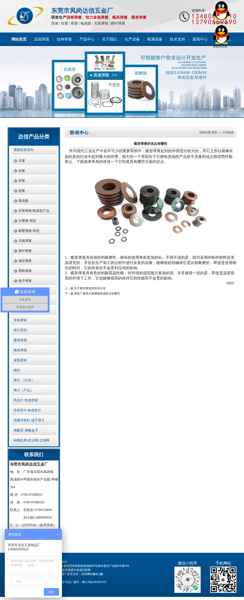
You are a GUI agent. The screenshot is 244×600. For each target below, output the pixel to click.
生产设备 (132, 39)
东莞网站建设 (89, 574)
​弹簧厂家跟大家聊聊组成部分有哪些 (97, 293)
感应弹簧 (25, 261)
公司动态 (228, 132)
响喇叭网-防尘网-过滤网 (31, 440)
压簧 (54, 23)
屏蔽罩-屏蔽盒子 (26, 430)
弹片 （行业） (24, 380)
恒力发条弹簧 (97, 17)
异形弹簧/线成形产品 (33, 210)
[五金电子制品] (122, 82)
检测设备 (155, 39)
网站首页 (19, 39)
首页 (214, 132)
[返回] (230, 283)
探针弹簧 (118, 23)
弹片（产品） (24, 390)
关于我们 (109, 39)
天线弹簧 (101, 23)
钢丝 (17, 370)
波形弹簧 (20, 360)
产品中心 (87, 39)
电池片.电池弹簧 (26, 400)
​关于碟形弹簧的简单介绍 (90, 288)
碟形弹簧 (139, 17)
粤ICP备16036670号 (94, 582)
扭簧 (21, 190)
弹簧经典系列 (24, 150)
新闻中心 (200, 39)
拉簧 (64, 23)
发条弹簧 (20, 320)
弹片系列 (20, 330)
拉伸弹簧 (64, 39)
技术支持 (177, 39)
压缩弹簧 (41, 39)
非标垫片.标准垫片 (27, 410)
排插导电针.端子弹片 (29, 420)
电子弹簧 (25, 281)
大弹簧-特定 (27, 220)
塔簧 (74, 23)
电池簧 (86, 23)
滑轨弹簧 (25, 271)
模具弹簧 (119, 17)
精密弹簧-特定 (29, 231)
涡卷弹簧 (74, 17)
